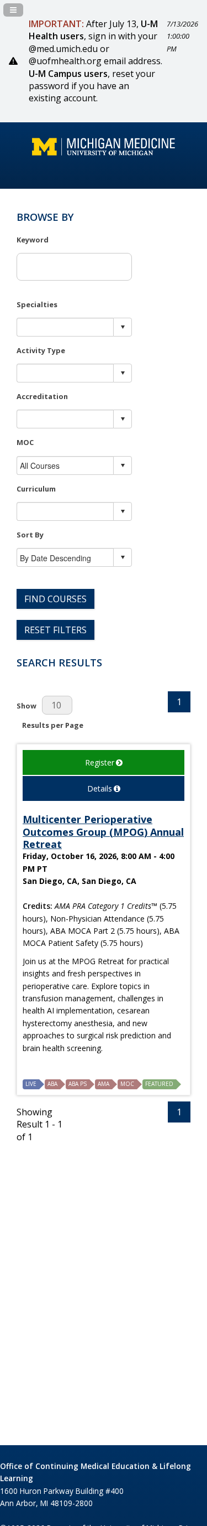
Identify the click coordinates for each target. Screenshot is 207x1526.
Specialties (37, 304)
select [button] (122, 327)
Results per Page (52, 725)
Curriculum (36, 489)
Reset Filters (55, 630)
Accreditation (42, 396)
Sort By (30, 535)
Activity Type (41, 350)
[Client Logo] (104, 152)
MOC (25, 442)
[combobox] (65, 327)
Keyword (33, 240)
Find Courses (55, 599)
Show (26, 706)
